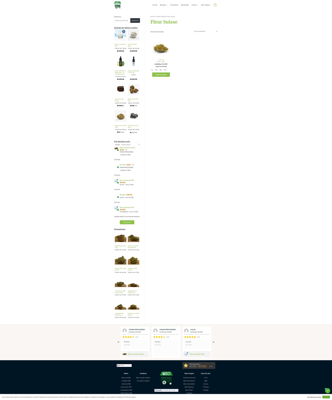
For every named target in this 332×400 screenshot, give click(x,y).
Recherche (117, 17)
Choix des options (161, 75)
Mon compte (205, 5)
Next (213, 342)
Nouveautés (185, 5)
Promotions (174, 5)
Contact (194, 5)
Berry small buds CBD (127, 180)
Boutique (163, 5)
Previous (118, 342)
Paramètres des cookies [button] (314, 397)
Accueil (155, 5)
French (121, 365)
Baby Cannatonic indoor (127, 148)
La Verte (161, 60)
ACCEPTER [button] (326, 397)
